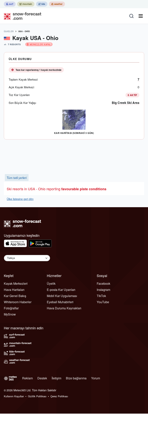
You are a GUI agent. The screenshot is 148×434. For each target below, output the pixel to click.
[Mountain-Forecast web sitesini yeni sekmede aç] (25, 4)
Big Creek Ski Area (125, 102)
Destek (42, 378)
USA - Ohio (24, 31)
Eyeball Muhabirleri (60, 302)
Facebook (103, 283)
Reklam (27, 378)
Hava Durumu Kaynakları (64, 308)
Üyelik (51, 283)
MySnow (10, 314)
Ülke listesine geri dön (20, 199)
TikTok (101, 296)
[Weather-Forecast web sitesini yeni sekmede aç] (57, 4)
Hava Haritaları (14, 289)
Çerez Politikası (59, 396)
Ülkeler (9, 31)
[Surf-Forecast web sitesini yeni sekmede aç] (10, 4)
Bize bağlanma (76, 378)
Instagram (103, 289)
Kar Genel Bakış (15, 296)
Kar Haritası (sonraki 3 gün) (74, 133)
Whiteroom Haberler (17, 302)
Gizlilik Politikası (37, 396)
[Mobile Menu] (140, 16)
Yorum (95, 378)
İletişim (56, 378)
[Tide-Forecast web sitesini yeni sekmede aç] (41, 4)
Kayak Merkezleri (16, 283)
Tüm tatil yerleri (17, 177)
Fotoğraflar (11, 308)
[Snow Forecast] (21, 16)
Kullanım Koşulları (14, 396)
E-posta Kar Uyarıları (61, 289)
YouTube (103, 302)
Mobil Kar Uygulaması (62, 296)
